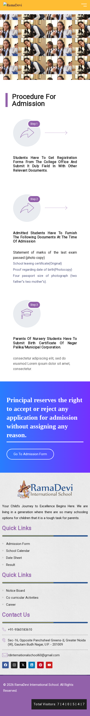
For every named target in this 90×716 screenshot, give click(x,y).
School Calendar (18, 551)
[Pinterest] (40, 665)
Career (11, 605)
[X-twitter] (23, 665)
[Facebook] (5, 665)
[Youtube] (49, 665)
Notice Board (15, 591)
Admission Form (18, 544)
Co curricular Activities (22, 598)
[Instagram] (14, 665)
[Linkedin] (31, 665)
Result (10, 565)
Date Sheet (14, 558)
